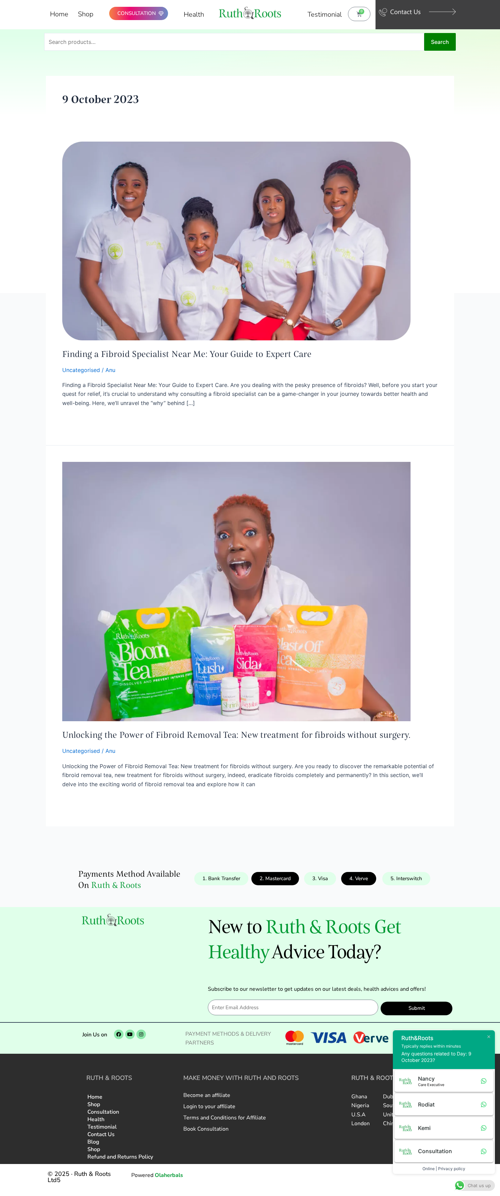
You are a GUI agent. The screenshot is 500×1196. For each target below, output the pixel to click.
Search (440, 41)
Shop (86, 14)
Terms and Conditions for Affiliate (224, 1117)
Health (194, 14)
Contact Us (101, 1134)
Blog (93, 1142)
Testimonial (324, 14)
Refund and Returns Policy (120, 1157)
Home (59, 14)
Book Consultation (206, 1129)
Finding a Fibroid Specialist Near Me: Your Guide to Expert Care (187, 354)
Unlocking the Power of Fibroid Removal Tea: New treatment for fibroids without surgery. (236, 734)
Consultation (103, 1112)
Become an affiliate (206, 1095)
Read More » (78, 419)
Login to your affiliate (209, 1106)
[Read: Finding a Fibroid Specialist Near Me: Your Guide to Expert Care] (236, 240)
